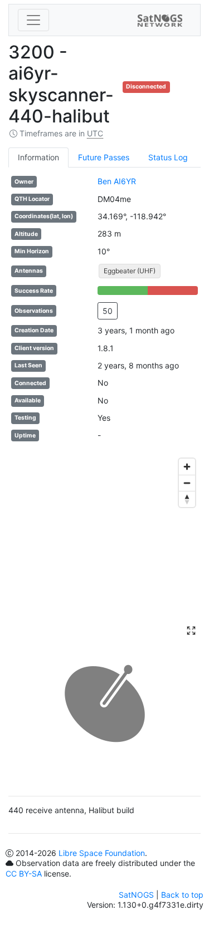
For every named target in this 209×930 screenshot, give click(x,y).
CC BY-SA (24, 873)
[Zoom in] (187, 467)
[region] (104, 536)
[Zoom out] (187, 483)
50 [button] (108, 311)
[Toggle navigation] (33, 20)
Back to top (182, 894)
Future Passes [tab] (103, 157)
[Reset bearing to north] (187, 499)
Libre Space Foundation (102, 853)
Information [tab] (38, 157)
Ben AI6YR (117, 181)
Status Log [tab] (168, 157)
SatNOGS (136, 894)
